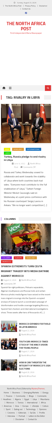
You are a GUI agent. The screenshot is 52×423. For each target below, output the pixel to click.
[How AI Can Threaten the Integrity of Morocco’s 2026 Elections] (9, 365)
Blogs (31, 396)
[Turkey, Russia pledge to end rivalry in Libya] (26, 123)
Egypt (26, 399)
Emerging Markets (31, 392)
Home (6, 392)
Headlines (18, 149)
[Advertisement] (26, 61)
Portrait (22, 416)
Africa (43, 402)
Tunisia (20, 402)
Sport (8, 409)
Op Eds (33, 412)
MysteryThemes (38, 388)
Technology (31, 409)
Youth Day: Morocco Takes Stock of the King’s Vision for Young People (33, 345)
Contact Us (26, 8)
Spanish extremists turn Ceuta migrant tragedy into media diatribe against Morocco (25, 271)
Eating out (18, 409)
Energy (45, 392)
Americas (8, 406)
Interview (11, 416)
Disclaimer (43, 5)
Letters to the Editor (37, 416)
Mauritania (44, 399)
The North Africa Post (13, 5)
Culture (45, 406)
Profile (42, 412)
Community (20, 396)
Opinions (43, 409)
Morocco (6, 261)
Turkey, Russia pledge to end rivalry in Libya (25, 158)
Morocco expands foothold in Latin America (34, 325)
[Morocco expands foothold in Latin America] (9, 326)
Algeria (18, 399)
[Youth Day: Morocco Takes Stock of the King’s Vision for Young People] (9, 344)
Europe (18, 257)
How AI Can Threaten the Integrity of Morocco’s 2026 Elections (34, 365)
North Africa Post (28, 280)
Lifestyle (35, 406)
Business (16, 392)
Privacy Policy (30, 5)
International (33, 149)
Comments (42, 396)
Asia (7, 149)
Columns (10, 219)
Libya (7, 153)
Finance (9, 396)
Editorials (22, 412)
